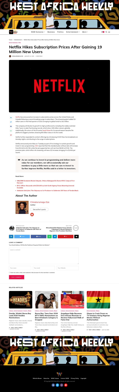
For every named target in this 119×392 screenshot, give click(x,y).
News (29, 311)
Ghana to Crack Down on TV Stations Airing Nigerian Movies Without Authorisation (98, 316)
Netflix (18, 117)
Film (19, 42)
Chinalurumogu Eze (17, 56)
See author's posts (39, 209)
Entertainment (18, 39)
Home (10, 39)
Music (55, 311)
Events (25, 311)
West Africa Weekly (17, 327)
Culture (11, 311)
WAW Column (55, 378)
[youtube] (65, 385)
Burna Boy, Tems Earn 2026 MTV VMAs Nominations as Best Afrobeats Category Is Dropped (46, 316)
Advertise (46, 378)
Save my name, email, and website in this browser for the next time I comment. (33, 272)
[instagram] (61, 385)
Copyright (83, 378)
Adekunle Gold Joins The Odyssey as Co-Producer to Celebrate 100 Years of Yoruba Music (47, 190)
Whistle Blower (37, 378)
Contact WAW (65, 378)
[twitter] (57, 385)
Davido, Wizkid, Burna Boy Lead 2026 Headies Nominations (20, 315)
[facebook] (53, 385)
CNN (36, 146)
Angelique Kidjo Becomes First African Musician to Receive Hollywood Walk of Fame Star (72, 316)
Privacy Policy (75, 378)
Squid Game (46, 130)
